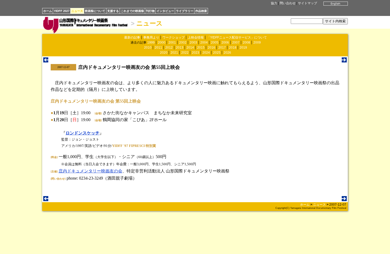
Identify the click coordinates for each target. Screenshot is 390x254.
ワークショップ (173, 37)
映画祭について (95, 10)
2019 (243, 47)
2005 (214, 42)
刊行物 (150, 10)
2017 (222, 47)
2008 (246, 42)
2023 (195, 52)
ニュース (77, 10)
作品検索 (201, 10)
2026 (227, 52)
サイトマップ (307, 3)
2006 (225, 42)
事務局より (151, 37)
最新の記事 (132, 37)
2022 (185, 52)
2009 (257, 42)
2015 (201, 47)
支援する (113, 10)
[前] (45, 61)
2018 (232, 47)
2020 (163, 52)
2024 (206, 52)
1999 (151, 42)
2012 (169, 47)
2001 (172, 42)
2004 (204, 42)
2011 (158, 47)
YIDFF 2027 (62, 10)
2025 (216, 52)
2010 (147, 47)
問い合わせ (288, 3)
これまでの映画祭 (132, 10)
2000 (161, 42)
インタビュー (165, 10)
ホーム (47, 10)
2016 (211, 47)
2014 (190, 47)
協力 (274, 3)
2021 (174, 52)
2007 (236, 42)
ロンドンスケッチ (82, 133)
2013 (179, 47)
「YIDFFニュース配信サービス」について (237, 37)
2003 (193, 42)
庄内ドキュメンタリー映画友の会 (90, 171)
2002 (183, 42)
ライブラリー (184, 10)
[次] (344, 61)
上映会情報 (196, 37)
